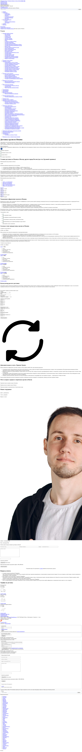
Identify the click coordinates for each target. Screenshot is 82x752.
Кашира (4, 733)
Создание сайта (3, 622)
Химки (4, 698)
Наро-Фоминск (5, 728)
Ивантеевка (5, 722)
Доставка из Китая (10, 28)
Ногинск (4, 714)
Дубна (4, 720)
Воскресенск (5, 717)
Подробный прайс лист (4, 614)
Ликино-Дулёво (6, 742)
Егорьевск (5, 721)
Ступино (4, 725)
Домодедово (5, 709)
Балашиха (4, 696)
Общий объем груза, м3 (4, 308)
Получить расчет (4, 317)
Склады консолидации (9, 16)
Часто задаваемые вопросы (10, 21)
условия (41, 568)
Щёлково (4, 707)
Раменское (5, 710)
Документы (7, 22)
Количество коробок (4, 312)
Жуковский (5, 711)
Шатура (4, 739)
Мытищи (4, 700)
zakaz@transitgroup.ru (4, 616)
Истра (4, 738)
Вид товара (2, 295)
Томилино (5, 740)
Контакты (4, 24)
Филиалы (7, 15)
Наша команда (7, 14)
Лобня (4, 718)
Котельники (5, 734)
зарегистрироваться (20, 631)
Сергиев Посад (5, 713)
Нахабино (4, 735)
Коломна (4, 704)
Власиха (4, 748)
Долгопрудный (5, 715)
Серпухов (4, 706)
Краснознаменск (6, 736)
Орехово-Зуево (5, 708)
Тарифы (4, 23)
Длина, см (2, 299)
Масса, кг (2, 310)
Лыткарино (5, 730)
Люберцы (4, 701)
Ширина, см (2, 301)
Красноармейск (6, 745)
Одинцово (5, 705)
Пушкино (4, 712)
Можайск (4, 741)
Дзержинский (5, 731)
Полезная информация (7, 19)
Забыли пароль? (4, 629)
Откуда (1, 291)
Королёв (4, 699)
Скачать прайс (3, 593)
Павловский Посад (6, 726)
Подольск (4, 697)
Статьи (6, 20)
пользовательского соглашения (17, 648)
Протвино (5, 737)
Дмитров (4, 724)
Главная (4, 11)
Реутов (4, 716)
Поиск (5, 27)
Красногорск (5, 703)
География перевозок (9, 17)
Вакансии (7, 18)
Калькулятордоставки (2, 27)
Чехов (4, 723)
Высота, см (2, 304)
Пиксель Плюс (7, 623)
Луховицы (5, 743)
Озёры (4, 746)
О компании (5, 12)
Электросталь (5, 702)
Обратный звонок (3, 2)
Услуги (5, 28)
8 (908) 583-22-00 (3, 1)
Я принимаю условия (13, 648)
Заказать (10, 181)
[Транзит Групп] (3, 0)
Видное (4, 727)
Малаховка (5, 747)
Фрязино (4, 729)
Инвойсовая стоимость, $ (5, 314)
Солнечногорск (6, 732)
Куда (1, 293)
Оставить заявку (3, 254)
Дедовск (4, 744)
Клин (4, 719)
